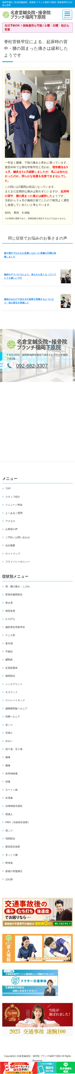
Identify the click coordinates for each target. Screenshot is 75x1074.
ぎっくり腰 (11, 854)
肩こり (9, 830)
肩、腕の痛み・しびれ (17, 586)
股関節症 (10, 675)
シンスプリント (13, 684)
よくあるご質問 (13, 513)
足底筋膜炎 (11, 667)
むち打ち (10, 618)
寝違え (9, 814)
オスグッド (11, 692)
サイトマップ (12, 553)
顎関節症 (10, 838)
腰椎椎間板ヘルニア (16, 708)
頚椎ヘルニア (12, 716)
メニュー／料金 (13, 504)
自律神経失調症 (13, 806)
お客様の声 (11, 529)
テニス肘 (10, 635)
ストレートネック (15, 700)
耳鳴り (9, 732)
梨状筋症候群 (12, 846)
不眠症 (9, 651)
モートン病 (11, 789)
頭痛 (7, 781)
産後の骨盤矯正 (13, 871)
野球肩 (9, 863)
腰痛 (7, 765)
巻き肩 (9, 602)
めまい (9, 740)
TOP (7, 488)
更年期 (9, 643)
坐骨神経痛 (11, 773)
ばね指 (9, 879)
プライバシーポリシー (17, 561)
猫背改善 (10, 610)
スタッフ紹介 (12, 496)
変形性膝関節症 (13, 594)
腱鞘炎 (9, 659)
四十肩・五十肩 (13, 749)
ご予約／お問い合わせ (17, 537)
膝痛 (7, 757)
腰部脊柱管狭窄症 (15, 627)
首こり (9, 724)
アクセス (10, 521)
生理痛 (9, 797)
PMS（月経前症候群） (17, 822)
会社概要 (10, 545)
